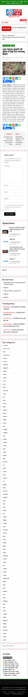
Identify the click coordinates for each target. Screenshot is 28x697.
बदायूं (4, 501)
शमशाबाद (5, 591)
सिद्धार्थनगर (5, 620)
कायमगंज (5, 416)
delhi (4, 352)
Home (3, 1)
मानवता (4, 539)
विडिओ (21, 1)
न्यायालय (5, 478)
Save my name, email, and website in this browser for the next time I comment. (14, 207)
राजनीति (25, 1)
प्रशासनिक (5, 494)
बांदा (4, 514)
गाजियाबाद (5, 429)
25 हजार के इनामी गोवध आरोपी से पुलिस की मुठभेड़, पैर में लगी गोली (17, 229)
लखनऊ (5, 575)
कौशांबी (4, 420)
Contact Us (7, 694)
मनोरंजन (8, 3)
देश (18, 1)
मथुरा (4, 526)
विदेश (17, 3)
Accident (5, 345)
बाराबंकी (4, 517)
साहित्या (4, 617)
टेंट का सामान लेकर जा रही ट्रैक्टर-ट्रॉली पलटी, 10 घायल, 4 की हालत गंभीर (17, 249)
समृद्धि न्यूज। (12, 239)
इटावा (4, 384)
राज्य (9, 1)
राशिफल (5, 572)
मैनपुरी (4, 552)
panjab (5, 358)
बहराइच (4, 510)
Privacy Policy (11, 692)
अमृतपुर (12, 45)
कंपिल (4, 407)
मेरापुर (4, 549)
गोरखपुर (5, 439)
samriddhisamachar (8, 57)
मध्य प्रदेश (5, 530)
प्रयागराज (5, 491)
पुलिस (4, 488)
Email (6, 192)
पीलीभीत (5, 484)
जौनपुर (4, 452)
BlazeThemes (22, 689)
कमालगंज (5, 410)
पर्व (3, 481)
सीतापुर (4, 624)
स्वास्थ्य (4, 633)
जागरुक (4, 446)
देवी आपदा (5, 462)
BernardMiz (6, 307)
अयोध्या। (5, 374)
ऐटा (4, 397)
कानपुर (4, 413)
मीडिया (4, 546)
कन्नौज (4, 403)
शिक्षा (4, 604)
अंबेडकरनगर (6, 368)
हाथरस (4, 640)
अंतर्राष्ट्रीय (13, 3)
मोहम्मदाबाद (5, 556)
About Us (4, 692)
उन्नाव (4, 394)
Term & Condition (21, 692)
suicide (5, 361)
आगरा (4, 381)
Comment (7, 166)
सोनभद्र (5, 627)
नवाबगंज (5, 471)
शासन (4, 598)
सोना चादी (5, 630)
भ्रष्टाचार (5, 523)
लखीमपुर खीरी (6, 578)
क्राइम (13, 1)
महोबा (4, 536)
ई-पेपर (21, 3)
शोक (4, 607)
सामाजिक (5, 614)
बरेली (4, 504)
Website (6, 198)
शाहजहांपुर (5, 601)
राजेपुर (4, 562)
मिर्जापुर (4, 543)
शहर (6, 1)
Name (6, 185)
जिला (4, 449)
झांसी (4, 458)
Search (4, 270)
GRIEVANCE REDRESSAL (17, 694)
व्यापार (4, 588)
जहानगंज (5, 442)
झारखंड (4, 455)
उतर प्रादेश (5, 390)
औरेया (4, 400)
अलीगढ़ (4, 378)
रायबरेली (5, 569)
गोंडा (4, 436)
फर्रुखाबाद (5, 497)
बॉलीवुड (4, 520)
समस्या (4, 611)
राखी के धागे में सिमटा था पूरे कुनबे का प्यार (12, 291)
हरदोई (4, 637)
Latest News (6, 45)
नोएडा (4, 475)
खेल (16, 1)
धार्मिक (4, 468)
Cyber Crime (6, 348)
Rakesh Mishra (7, 324)
